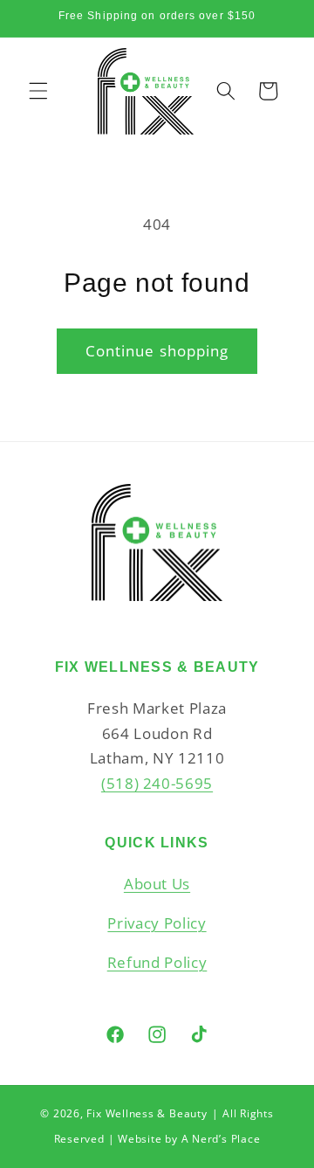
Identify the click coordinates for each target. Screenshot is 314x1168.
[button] (38, 91)
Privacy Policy (156, 923)
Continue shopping (157, 351)
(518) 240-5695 (157, 783)
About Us (157, 884)
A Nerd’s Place (221, 1138)
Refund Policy (157, 962)
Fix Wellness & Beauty (146, 1113)
